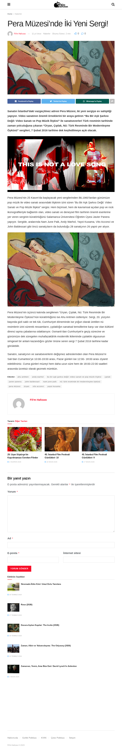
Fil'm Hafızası (20, 34)
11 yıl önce (36, 34)
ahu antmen (23, 377)
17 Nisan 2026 (88, 462)
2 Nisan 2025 (14, 677)
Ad (10, 538)
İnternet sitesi (72, 553)
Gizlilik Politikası (29, 738)
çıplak (107, 377)
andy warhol (38, 377)
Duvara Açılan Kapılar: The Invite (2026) (40, 625)
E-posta (13, 553)
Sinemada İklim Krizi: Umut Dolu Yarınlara (41, 584)
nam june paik (50, 382)
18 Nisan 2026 (51, 462)
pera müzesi (15, 386)
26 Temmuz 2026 (15, 636)
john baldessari (32, 382)
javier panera (15, 382)
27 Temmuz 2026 (15, 615)
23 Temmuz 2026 (15, 656)
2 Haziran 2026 (15, 462)
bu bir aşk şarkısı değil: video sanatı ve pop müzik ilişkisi (74, 377)
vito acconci (38, 386)
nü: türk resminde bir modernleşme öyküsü (80, 382)
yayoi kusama (53, 386)
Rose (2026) (26, 604)
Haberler (18, 14)
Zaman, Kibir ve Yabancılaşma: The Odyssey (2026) (46, 645)
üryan (26, 386)
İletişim (72, 738)
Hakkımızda (12, 738)
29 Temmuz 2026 (15, 594)
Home (9, 14)
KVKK (44, 738)
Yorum (12, 491)
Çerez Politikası (58, 738)
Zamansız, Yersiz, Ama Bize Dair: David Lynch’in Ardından (49, 666)
